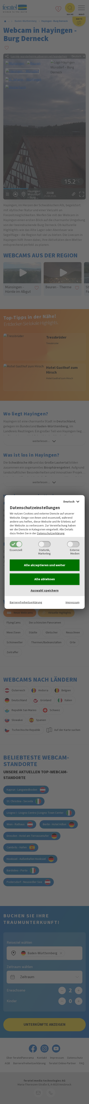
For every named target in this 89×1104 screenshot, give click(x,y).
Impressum (72, 602)
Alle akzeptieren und (44, 565)
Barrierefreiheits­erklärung (26, 602)
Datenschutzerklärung (51, 533)
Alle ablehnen (44, 579)
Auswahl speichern (45, 590)
